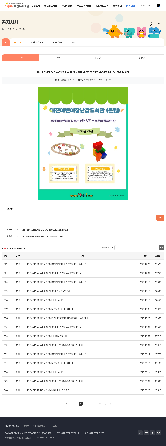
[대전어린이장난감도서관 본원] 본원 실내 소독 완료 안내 (42, 236)
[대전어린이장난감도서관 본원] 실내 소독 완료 (45, 300)
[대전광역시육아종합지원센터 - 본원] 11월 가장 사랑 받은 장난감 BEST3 (56, 273)
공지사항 (22, 29)
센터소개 (35, 5)
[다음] (106, 404)
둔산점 (98, 57)
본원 (58, 57)
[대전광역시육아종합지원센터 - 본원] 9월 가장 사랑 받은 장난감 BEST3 (55, 345)
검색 (161, 248)
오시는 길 (53, 425)
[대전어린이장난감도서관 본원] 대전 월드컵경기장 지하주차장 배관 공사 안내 (57, 318)
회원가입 (150, 5)
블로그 (146, 432)
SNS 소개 (57, 42)
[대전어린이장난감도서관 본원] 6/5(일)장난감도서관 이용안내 (45, 230)
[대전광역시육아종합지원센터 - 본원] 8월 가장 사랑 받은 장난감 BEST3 (55, 381)
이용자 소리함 (37, 42)
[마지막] (110, 404)
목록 (160, 218)
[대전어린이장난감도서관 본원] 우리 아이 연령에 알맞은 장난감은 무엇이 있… (57, 264)
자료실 (74, 42)
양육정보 (117, 5)
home (3, 29)
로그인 (143, 5)
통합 (20, 57)
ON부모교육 (102, 5)
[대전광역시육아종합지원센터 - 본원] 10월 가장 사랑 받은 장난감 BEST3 (56, 327)
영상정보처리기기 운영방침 (34, 425)
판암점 (142, 57)
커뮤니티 (130, 5)
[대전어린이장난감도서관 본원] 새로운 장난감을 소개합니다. (50, 309)
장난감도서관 (50, 5)
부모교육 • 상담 (84, 5)
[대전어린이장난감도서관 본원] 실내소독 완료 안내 (47, 336)
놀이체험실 (67, 5)
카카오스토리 (152, 432)
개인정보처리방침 (12, 425)
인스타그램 (140, 432)
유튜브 (158, 432)
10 (100, 404)
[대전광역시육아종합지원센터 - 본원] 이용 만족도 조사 (48, 291)
